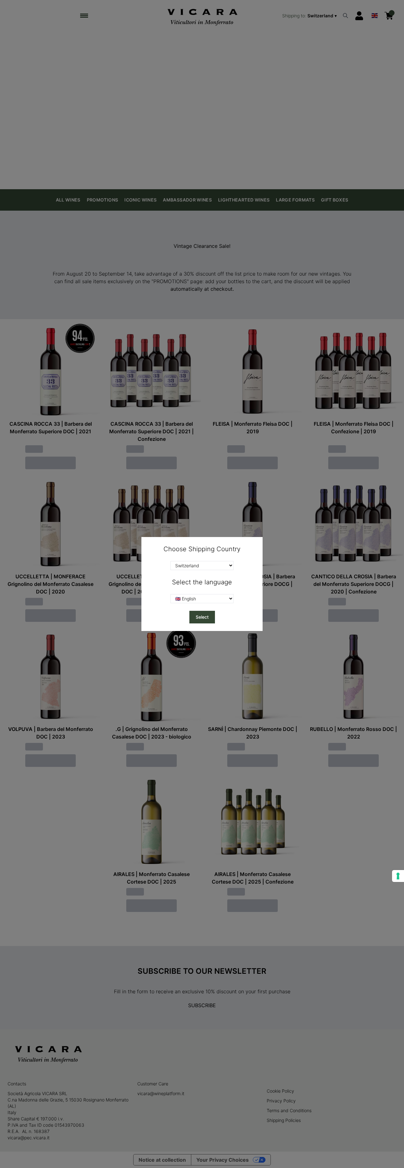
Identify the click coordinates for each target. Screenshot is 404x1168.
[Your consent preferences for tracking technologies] (398, 876)
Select (202, 617)
